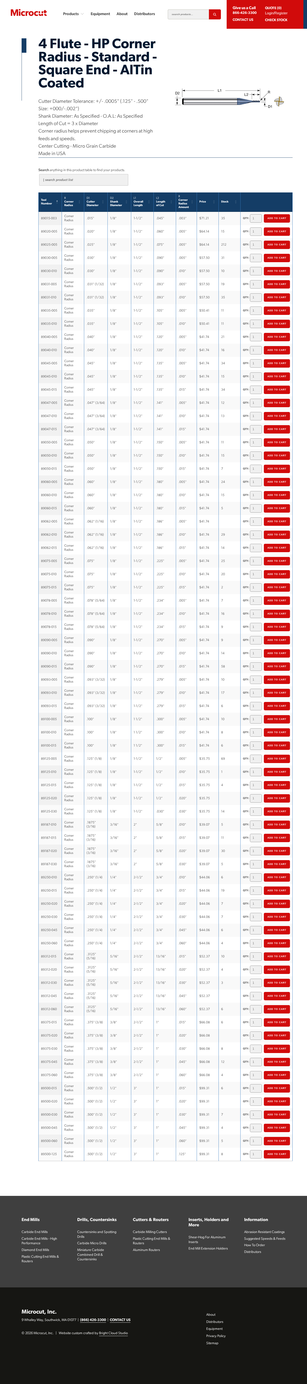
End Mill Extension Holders (208, 1249)
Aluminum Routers (146, 1250)
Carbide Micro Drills (91, 1243)
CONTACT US (120, 1320)
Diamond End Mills (35, 1250)
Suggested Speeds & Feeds (264, 1239)
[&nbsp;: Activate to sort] (267, 202)
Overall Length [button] (138, 202)
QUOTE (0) (273, 8)
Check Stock (276, 20)
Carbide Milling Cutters (150, 1232)
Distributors (144, 14)
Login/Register (276, 13)
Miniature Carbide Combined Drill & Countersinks (90, 1254)
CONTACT (243, 20)
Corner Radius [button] (69, 202)
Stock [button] (225, 201)
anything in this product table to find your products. (81, 170)
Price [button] (202, 201)
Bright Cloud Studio (113, 1333)
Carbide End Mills (35, 1232)
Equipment (100, 14)
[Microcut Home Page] (29, 12)
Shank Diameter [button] (116, 202)
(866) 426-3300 (93, 1320)
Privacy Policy (216, 1336)
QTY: (246, 218)
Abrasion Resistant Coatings (264, 1232)
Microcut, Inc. (39, 1312)
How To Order (254, 1245)
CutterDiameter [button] (93, 202)
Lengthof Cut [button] (160, 202)
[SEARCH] (215, 14)
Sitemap (212, 1343)
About (122, 14)
